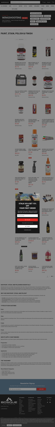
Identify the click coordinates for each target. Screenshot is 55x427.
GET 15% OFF (27, 219)
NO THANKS (27, 226)
